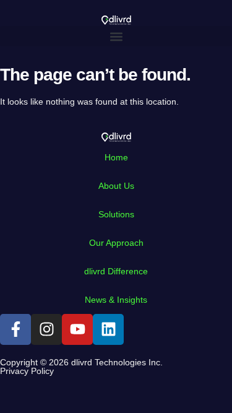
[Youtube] (77, 329)
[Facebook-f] (15, 329)
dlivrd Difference (116, 271)
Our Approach (116, 243)
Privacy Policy (27, 371)
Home (116, 157)
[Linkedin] (108, 329)
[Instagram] (46, 329)
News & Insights (116, 300)
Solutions (116, 214)
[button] (116, 36)
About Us (116, 186)
